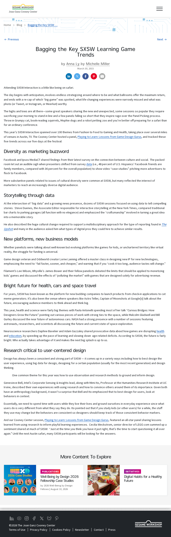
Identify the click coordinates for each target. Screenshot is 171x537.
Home (7, 25)
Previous (13, 39)
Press (112, 530)
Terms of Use (17, 530)
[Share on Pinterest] (94, 76)
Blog (19, 25)
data (89, 164)
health (160, 331)
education (15, 336)
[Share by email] (102, 76)
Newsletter (82, 530)
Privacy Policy (38, 530)
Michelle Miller (98, 64)
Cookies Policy (61, 530)
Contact (98, 530)
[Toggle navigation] (159, 8)
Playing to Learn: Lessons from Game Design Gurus (109, 137)
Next (160, 39)
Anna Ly (72, 64)
